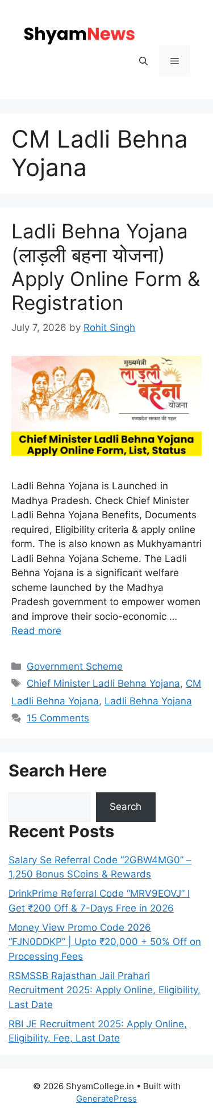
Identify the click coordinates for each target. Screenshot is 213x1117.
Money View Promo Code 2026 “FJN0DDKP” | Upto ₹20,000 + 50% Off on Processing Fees (105, 942)
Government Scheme (75, 666)
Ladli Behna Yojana (148, 701)
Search (125, 806)
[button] (143, 61)
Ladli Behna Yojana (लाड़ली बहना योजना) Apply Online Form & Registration (105, 266)
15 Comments (58, 718)
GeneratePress (106, 1098)
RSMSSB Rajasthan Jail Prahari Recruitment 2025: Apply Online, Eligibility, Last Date (105, 990)
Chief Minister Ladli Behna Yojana (103, 683)
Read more (36, 630)
